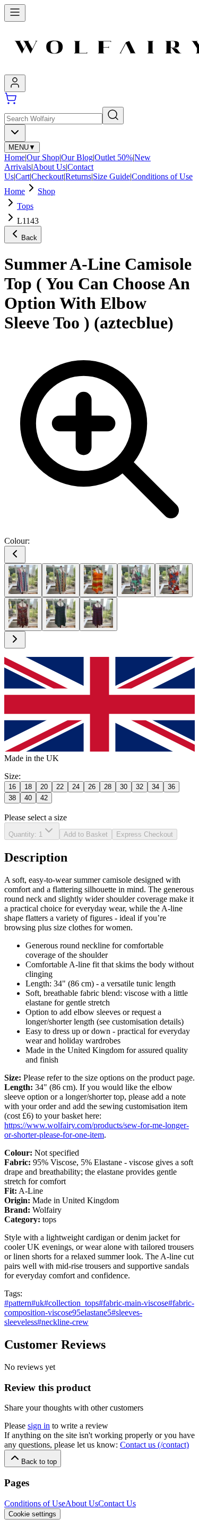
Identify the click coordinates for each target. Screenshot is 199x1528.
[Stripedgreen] (61, 614)
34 (155, 787)
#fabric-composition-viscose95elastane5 (99, 1307)
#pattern (17, 1302)
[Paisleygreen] (136, 580)
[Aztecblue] (23, 580)
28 (107, 787)
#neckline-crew (63, 1321)
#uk (37, 1302)
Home (14, 157)
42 (44, 798)
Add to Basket (86, 834)
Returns (78, 176)
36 (171, 787)
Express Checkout (144, 834)
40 (28, 798)
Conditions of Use (162, 176)
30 (123, 787)
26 (92, 787)
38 (12, 798)
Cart (22, 176)
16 (12, 787)
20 (44, 787)
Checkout (47, 176)
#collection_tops (71, 1302)
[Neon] (98, 580)
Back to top (39, 1462)
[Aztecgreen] (61, 580)
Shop (46, 191)
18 (28, 787)
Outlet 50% (113, 157)
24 (76, 787)
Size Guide (111, 176)
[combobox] (14, 133)
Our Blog (77, 157)
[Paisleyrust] (174, 580)
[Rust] (23, 614)
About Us (49, 166)
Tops (25, 206)
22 (60, 787)
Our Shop (43, 157)
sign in (39, 1425)
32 (139, 787)
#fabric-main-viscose (133, 1302)
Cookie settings (32, 1514)
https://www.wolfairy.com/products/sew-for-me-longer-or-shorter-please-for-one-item (96, 1130)
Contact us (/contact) (154, 1444)
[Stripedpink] (98, 614)
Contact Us (117, 1503)
